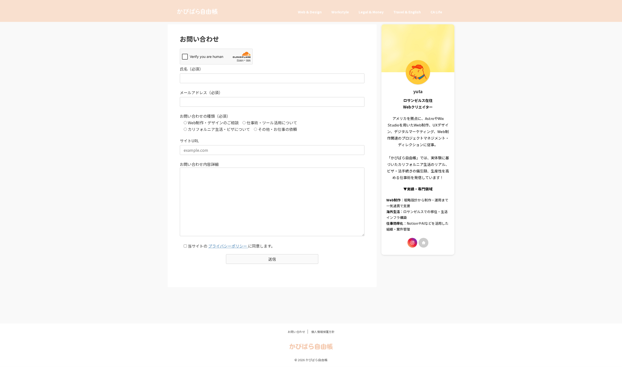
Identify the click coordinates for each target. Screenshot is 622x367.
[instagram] (412, 243)
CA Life (436, 11)
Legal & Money (371, 11)
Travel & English (407, 11)
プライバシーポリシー (228, 246)
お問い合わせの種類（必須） (205, 116)
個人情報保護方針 (323, 332)
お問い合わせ (296, 332)
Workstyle (340, 11)
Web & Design (310, 11)
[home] (423, 243)
